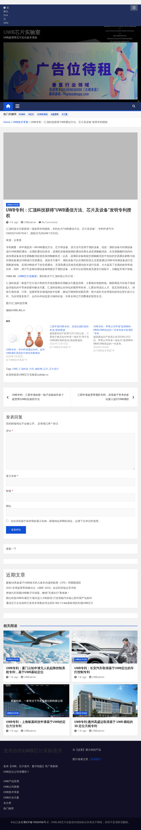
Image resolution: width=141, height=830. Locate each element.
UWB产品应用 (11, 781)
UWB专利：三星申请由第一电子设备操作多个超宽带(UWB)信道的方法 (38, 397)
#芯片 (31, 114)
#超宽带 (54, 114)
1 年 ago (13, 677)
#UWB (22, 114)
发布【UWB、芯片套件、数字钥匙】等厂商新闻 (30, 766)
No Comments (50, 222)
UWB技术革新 (13, 205)
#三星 (64, 114)
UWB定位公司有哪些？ (16, 771)
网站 (8, 506)
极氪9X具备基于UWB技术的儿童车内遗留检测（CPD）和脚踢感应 (43, 582)
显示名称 (12, 476)
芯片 (45, 368)
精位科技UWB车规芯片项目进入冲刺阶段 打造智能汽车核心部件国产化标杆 (49, 598)
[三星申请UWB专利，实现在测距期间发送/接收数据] (71, 337)
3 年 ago (13, 222)
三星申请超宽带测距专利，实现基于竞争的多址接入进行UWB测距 (103, 397)
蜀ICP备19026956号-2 (35, 822)
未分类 (7, 803)
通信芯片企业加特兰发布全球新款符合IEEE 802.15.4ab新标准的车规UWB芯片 (49, 603)
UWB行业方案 (11, 797)
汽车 (31, 368)
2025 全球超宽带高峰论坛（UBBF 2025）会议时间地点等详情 (41, 587)
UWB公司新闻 (11, 786)
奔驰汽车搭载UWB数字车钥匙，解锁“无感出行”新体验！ (38, 592)
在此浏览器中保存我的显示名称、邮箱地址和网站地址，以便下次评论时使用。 (56, 521)
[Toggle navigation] (17, 106)
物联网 (38, 368)
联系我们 (96, 759)
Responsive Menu (134, 8)
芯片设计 (54, 368)
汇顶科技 (23, 368)
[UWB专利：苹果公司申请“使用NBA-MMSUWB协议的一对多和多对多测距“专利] (115, 338)
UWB (15, 368)
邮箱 (9, 490)
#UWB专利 (42, 114)
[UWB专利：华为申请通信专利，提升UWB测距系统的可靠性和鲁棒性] (26, 336)
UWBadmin (30, 222)
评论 (9, 430)
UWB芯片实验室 (21, 32)
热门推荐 (8, 808)
